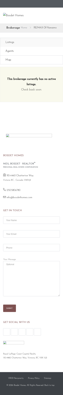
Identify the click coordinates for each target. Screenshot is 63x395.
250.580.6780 (13, 190)
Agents (9, 51)
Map (8, 60)
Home (24, 28)
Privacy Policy (33, 378)
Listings (9, 42)
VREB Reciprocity (15, 378)
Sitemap (47, 378)
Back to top (49, 385)
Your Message (9, 259)
